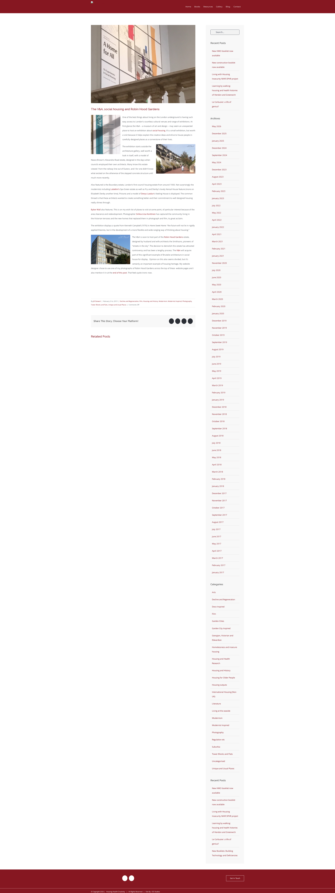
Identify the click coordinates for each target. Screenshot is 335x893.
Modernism (163, 301)
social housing (158, 130)
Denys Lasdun (147, 193)
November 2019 (219, 328)
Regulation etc (218, 739)
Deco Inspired (218, 606)
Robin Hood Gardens (173, 237)
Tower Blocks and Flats (99, 305)
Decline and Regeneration (129, 301)
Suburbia (216, 746)
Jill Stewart (97, 301)
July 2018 (216, 443)
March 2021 (217, 241)
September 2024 (219, 155)
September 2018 (219, 428)
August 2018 (218, 435)
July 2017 (216, 529)
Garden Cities (218, 621)
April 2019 (217, 378)
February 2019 (218, 392)
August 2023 (218, 176)
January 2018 (218, 486)
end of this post (120, 272)
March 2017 (217, 558)
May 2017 (216, 543)
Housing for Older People (223, 677)
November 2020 (219, 263)
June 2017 (216, 536)
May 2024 (216, 162)
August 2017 (218, 522)
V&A (178, 250)
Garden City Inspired (221, 628)
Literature (216, 703)
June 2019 (216, 363)
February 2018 (218, 479)
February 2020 (218, 306)
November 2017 (219, 500)
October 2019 (218, 335)
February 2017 (218, 565)
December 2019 (219, 320)
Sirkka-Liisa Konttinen (146, 214)
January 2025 (218, 140)
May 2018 (216, 457)
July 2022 (216, 205)
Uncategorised (218, 761)
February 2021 (218, 248)
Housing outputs (219, 684)
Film (140, 301)
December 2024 (219, 148)
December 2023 (219, 169)
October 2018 (218, 421)
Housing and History (150, 301)
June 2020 (216, 277)
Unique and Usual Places (117, 305)
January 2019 (218, 399)
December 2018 (219, 407)
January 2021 (218, 255)
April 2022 (217, 220)
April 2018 (217, 464)
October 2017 (218, 507)
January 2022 (218, 227)
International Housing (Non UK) (224, 694)
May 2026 (216, 126)
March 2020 (217, 299)
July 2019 (216, 356)
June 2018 (216, 450)
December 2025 (219, 133)
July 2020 (216, 270)
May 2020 (216, 284)
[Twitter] (124, 878)
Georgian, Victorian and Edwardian (222, 637)
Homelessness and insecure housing (224, 649)
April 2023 (217, 184)
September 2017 (219, 515)
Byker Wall (96, 209)
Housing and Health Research (221, 661)
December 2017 (219, 493)
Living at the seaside (221, 710)
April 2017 (217, 550)
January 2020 (218, 313)
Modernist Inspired (175, 301)
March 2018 (217, 471)
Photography (187, 301)
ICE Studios (156, 892)
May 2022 (216, 212)
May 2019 (216, 371)
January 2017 (218, 572)
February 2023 (218, 191)
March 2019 (217, 385)
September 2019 (219, 342)
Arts (214, 592)
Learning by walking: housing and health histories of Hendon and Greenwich (225, 90)
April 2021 (217, 234)
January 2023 (218, 198)
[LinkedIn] (131, 878)
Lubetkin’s (115, 189)
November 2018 (219, 414)
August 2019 (218, 349)
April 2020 (217, 292)
